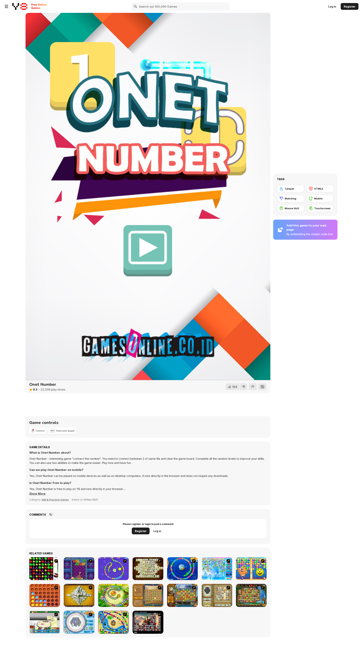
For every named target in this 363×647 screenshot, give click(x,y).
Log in (332, 6)
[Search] (135, 6)
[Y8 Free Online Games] (20, 6)
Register (349, 6)
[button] (37, 494)
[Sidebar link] (6, 6)
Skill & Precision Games (55, 499)
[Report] (253, 386)
